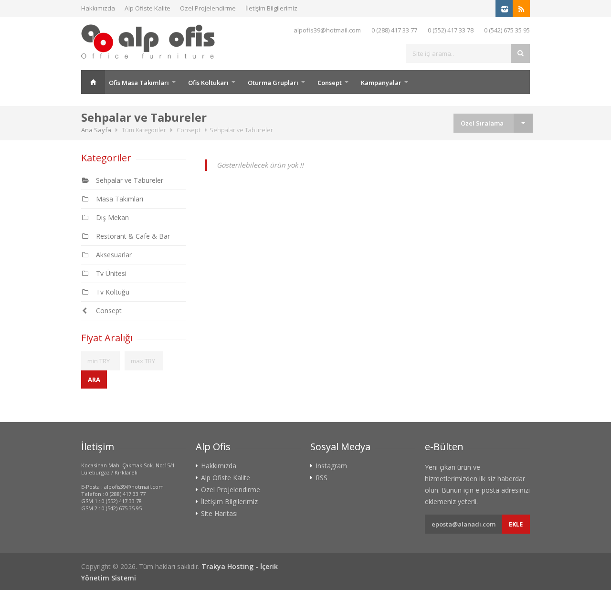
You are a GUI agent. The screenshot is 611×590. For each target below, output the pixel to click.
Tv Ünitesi (109, 273)
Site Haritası (219, 513)
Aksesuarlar (112, 254)
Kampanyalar (381, 82)
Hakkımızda (98, 8)
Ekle (516, 524)
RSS (321, 478)
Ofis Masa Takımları (139, 82)
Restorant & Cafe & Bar (131, 236)
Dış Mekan (110, 217)
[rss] (521, 8)
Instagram (331, 466)
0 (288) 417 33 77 (394, 30)
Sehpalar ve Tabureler (127, 180)
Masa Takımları (117, 198)
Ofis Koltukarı (208, 82)
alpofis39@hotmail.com (327, 30)
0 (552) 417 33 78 (451, 30)
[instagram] (504, 8)
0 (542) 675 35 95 (507, 30)
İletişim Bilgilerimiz (271, 8)
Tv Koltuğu (110, 291)
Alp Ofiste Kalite (147, 8)
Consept (329, 82)
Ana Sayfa (93, 82)
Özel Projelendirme (208, 8)
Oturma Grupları (273, 82)
